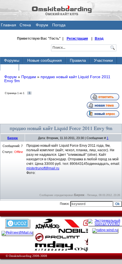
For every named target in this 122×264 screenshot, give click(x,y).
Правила (78, 60)
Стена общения (25, 26)
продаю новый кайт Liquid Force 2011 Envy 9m (57, 78)
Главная (8, 25)
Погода (59, 25)
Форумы (11, 60)
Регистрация (77, 39)
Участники (103, 60)
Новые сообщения (44, 60)
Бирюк (12, 138)
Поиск (9, 67)
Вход (99, 39)
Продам (28, 76)
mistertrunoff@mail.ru (42, 168)
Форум (42, 25)
